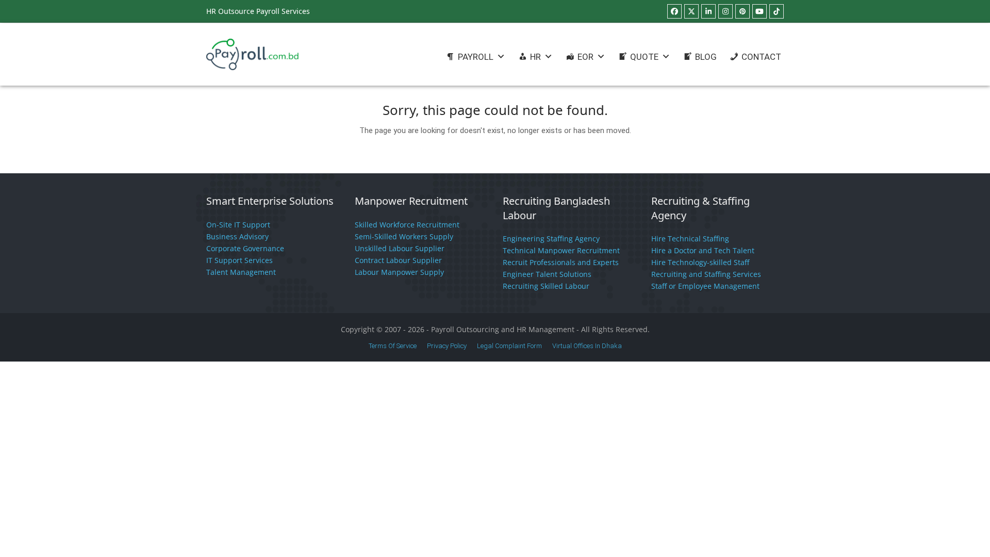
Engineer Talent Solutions (547, 274)
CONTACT (761, 57)
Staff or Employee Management (705, 286)
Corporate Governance (245, 248)
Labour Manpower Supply (399, 272)
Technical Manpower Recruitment (561, 250)
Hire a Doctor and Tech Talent (702, 250)
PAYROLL (475, 57)
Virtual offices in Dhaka (587, 346)
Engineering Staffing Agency (551, 238)
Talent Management (241, 272)
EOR (585, 57)
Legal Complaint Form (509, 346)
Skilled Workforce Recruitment (407, 225)
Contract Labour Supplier (398, 260)
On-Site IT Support (238, 225)
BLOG (706, 57)
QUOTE (644, 57)
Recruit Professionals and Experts (561, 262)
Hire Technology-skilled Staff (700, 262)
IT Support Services (239, 260)
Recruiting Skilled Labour (546, 286)
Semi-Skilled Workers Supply (404, 236)
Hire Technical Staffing (690, 238)
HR (535, 57)
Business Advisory (237, 236)
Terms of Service (393, 346)
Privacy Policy (447, 346)
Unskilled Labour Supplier (399, 248)
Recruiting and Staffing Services (706, 274)
